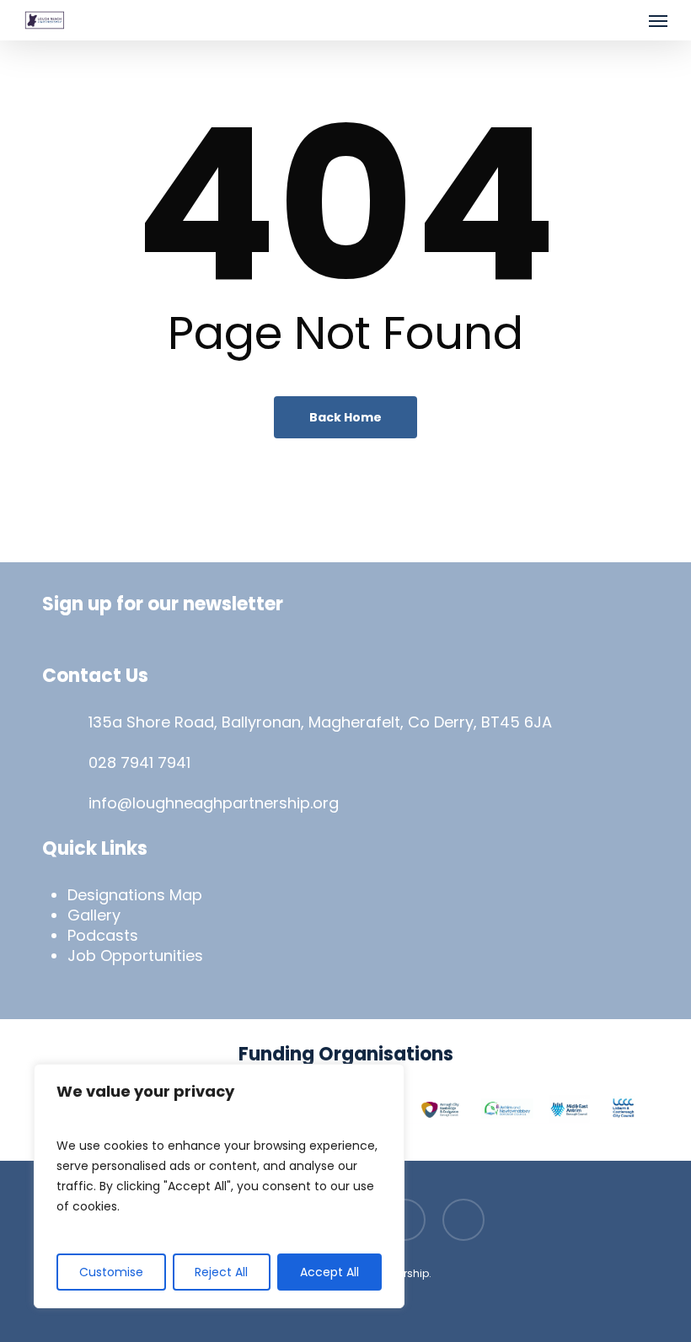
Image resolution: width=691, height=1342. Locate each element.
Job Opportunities (135, 955)
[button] (658, 20)
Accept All (329, 1272)
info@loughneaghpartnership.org (213, 802)
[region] (219, 1186)
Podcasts (102, 935)
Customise (111, 1272)
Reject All (221, 1272)
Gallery (94, 915)
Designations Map (134, 894)
